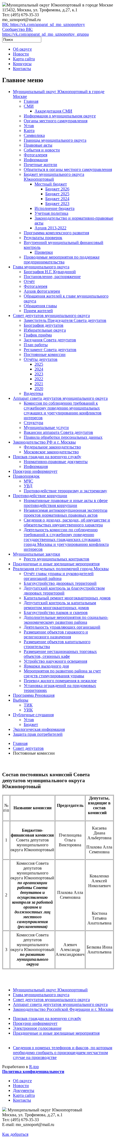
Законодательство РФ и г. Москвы (44, 442)
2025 (39, 364)
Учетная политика (51, 213)
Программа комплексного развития (56, 232)
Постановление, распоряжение (52, 276)
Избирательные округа (45, 330)
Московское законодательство (51, 452)
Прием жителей (38, 310)
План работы (36, 344)
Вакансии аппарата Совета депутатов (58, 432)
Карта (29, 130)
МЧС (28, 481)
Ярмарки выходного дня (46, 666)
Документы (23, 1090)
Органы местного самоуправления (55, 120)
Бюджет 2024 (57, 198)
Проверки (44, 252)
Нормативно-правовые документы (56, 461)
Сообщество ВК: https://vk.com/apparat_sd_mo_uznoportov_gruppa (45, 32)
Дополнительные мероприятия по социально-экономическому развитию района (66, 620)
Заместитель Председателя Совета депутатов (65, 320)
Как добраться (15, 1134)
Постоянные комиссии (45, 354)
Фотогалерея (35, 155)
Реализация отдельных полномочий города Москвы (61, 568)
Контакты (22, 68)
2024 (39, 369)
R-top (34, 1066)
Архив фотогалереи (42, 291)
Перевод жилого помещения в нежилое (60, 680)
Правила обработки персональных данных (63, 437)
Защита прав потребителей (38, 734)
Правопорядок (26, 476)
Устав (29, 125)
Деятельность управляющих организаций (62, 627)
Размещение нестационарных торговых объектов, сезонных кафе (60, 654)
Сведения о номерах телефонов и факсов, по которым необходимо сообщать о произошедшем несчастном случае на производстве (62, 1052)
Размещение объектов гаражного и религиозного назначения (56, 634)
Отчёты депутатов (40, 359)
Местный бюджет (51, 184)
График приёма (38, 335)
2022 (39, 379)
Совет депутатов (28, 748)
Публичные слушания (33, 714)
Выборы (20, 700)
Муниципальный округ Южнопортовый (50, 990)
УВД (28, 486)
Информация (36, 159)
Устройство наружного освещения (55, 661)
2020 (39, 388)
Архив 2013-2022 (50, 228)
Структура (33, 422)
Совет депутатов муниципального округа (51, 315)
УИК (28, 710)
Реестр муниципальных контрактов (56, 559)
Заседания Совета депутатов (50, 340)
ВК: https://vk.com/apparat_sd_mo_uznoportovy (43, 24)
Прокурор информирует (35, 471)
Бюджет (31, 724)
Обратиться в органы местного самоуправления (68, 169)
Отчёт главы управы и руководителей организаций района (59, 576)
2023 (39, 374)
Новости (21, 54)
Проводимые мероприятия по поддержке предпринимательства (62, 259)
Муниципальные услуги (46, 427)
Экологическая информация (39, 729)
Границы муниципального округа (55, 140)
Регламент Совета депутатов (50, 349)
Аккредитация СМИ (53, 111)
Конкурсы (22, 63)
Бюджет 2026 (57, 189)
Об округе (22, 49)
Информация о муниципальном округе (60, 116)
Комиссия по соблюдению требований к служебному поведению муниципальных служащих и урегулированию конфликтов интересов (62, 410)
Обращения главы (40, 305)
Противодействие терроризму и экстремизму (65, 490)
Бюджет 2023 (57, 203)
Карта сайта (24, 59)
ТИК (28, 705)
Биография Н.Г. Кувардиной (50, 271)
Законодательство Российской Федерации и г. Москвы (63, 1009)
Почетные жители (40, 164)
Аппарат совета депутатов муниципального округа (60, 398)
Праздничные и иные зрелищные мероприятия (56, 564)
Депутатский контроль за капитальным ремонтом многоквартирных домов (60, 605)
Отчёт (29, 281)
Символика (34, 135)
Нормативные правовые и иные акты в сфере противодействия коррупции (66, 503)
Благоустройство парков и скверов (56, 612)
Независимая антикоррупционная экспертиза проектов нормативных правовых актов (65, 512)
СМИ (29, 106)
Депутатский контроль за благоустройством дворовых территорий (64, 590)
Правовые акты (38, 145)
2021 (39, 383)
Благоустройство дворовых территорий (60, 583)
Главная (31, 101)
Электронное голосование (37, 1028)
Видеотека (33, 393)
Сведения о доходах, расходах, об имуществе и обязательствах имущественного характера (67, 522)
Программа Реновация (33, 695)
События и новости (42, 150)
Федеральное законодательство (52, 447)
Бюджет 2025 (57, 194)
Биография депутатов (43, 325)
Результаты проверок (43, 237)
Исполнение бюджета (54, 208)
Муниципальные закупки (36, 554)
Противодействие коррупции (40, 495)
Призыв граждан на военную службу (47, 456)
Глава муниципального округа (41, 267)
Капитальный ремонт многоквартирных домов (67, 598)
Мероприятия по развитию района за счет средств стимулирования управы (62, 673)
